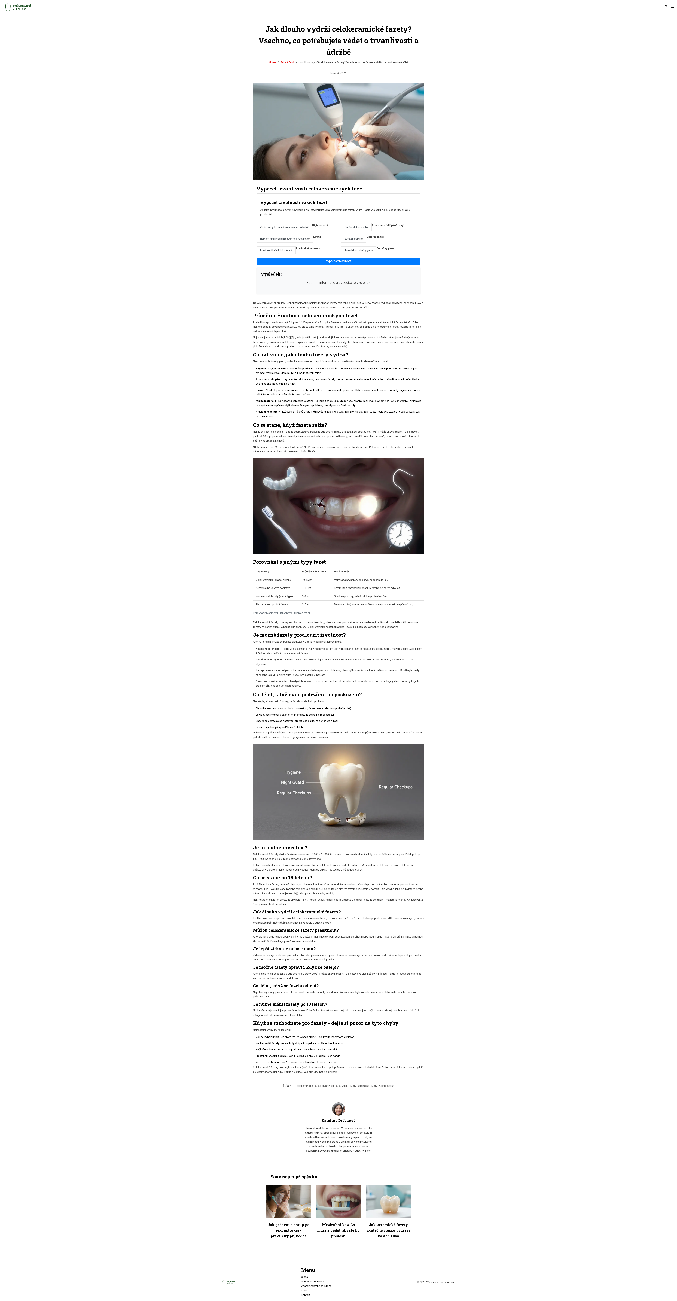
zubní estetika (386, 1085)
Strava (317, 236)
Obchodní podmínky (312, 1281)
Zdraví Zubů (287, 62)
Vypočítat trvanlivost (338, 261)
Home (272, 62)
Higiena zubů (320, 225)
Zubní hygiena (385, 248)
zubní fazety (349, 1085)
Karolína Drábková (338, 1120)
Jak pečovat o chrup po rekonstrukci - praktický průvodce (288, 1230)
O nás (304, 1277)
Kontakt (305, 1295)
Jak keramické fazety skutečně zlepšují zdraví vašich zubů (388, 1230)
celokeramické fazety (309, 1085)
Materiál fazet (375, 236)
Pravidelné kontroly (308, 248)
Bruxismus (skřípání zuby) (388, 225)
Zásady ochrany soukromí (316, 1286)
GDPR (304, 1290)
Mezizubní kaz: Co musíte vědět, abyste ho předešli (338, 1230)
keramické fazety (367, 1085)
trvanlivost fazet (331, 1085)
